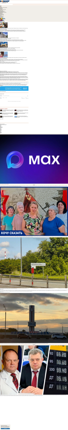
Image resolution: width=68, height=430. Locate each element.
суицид (5, 91)
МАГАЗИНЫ (3, 21)
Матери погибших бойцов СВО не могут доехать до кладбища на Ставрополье (8, 236)
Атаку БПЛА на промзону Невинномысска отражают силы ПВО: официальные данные (8, 343)
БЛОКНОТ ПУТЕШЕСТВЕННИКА (3, 7)
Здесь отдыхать (1, 41)
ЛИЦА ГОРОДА (1, 10)
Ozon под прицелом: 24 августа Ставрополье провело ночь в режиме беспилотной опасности (9, 288)
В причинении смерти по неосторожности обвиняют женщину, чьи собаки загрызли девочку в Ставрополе (11, 59)
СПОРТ (1, 15)
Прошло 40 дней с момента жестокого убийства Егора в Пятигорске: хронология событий (9, 60)
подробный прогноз (2, 124)
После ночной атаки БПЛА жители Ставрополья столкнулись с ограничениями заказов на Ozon (25, 236)
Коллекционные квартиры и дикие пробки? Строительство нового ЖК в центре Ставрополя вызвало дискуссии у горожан (13, 40)
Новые (1, 97)
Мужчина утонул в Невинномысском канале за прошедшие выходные (25, 290)
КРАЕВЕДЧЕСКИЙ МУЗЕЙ (3, 9)
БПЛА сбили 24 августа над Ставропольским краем (52, 290)
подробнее (5, 124)
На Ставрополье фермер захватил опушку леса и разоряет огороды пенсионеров (56, 236)
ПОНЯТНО (5, 428)
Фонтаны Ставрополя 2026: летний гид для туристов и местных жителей (8, 49)
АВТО (0, 6)
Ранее (6, 97)
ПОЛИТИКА (1, 13)
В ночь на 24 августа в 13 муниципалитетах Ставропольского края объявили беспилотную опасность (25, 343)
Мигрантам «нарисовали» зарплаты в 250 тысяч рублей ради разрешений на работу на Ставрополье (12, 186)
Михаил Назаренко (2, 91)
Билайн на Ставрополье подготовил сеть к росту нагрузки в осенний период (41, 236)
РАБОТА (4, 18)
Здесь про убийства (2, 51)
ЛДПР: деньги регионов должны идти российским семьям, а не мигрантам (41, 343)
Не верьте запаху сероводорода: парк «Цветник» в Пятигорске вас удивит (8, 50)
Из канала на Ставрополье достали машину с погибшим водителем (12, 290)
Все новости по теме (2, 29)
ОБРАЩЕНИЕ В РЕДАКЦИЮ (3, 12)
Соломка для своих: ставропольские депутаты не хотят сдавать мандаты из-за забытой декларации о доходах (12, 30)
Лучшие (3, 97)
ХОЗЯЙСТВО (1, 16)
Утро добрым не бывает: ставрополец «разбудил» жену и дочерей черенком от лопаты (39, 290)
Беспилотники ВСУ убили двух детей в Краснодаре (5, 292)
